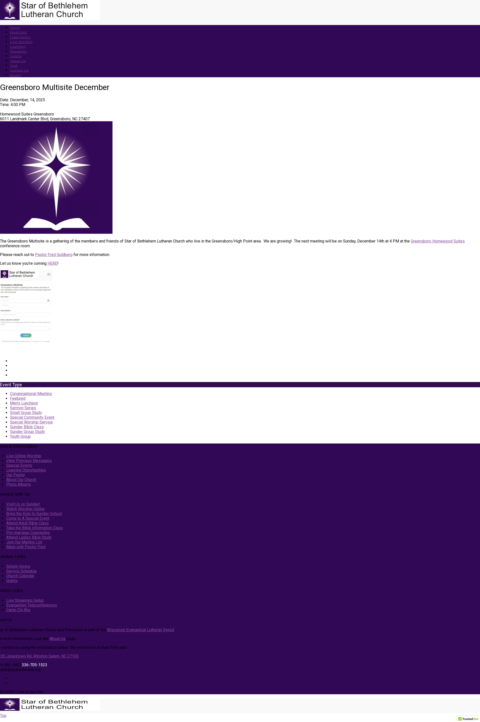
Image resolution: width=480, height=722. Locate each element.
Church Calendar (20, 576)
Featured (18, 398)
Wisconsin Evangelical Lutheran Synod (140, 630)
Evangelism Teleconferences (31, 605)
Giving (15, 75)
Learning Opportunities (26, 470)
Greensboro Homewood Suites (438, 241)
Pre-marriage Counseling (28, 532)
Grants (12, 580)
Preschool (18, 32)
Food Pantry (20, 37)
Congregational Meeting (31, 393)
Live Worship (21, 42)
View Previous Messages (29, 460)
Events (16, 56)
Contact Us (19, 70)
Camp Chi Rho (18, 610)
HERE (52, 263)
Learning (18, 46)
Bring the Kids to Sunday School (34, 513)
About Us (18, 61)
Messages (18, 51)
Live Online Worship (23, 456)
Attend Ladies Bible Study (29, 537)
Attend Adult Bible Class (27, 523)
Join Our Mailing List (24, 542)
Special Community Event (32, 417)
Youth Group (20, 436)
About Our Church (21, 479)
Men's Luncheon (24, 403)
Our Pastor (15, 474)
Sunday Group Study (27, 431)
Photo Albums (18, 484)
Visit (14, 66)
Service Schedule (21, 571)
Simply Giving (18, 566)
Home (15, 28)
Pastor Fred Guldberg (53, 254)
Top (3, 715)
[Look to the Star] (50, 18)
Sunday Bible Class (27, 426)
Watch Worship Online (25, 508)
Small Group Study (26, 412)
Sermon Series (23, 408)
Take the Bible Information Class (34, 528)
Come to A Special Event (27, 518)
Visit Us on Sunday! (23, 504)
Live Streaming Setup (25, 600)
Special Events (19, 465)
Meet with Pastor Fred (26, 546)
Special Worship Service (31, 422)
